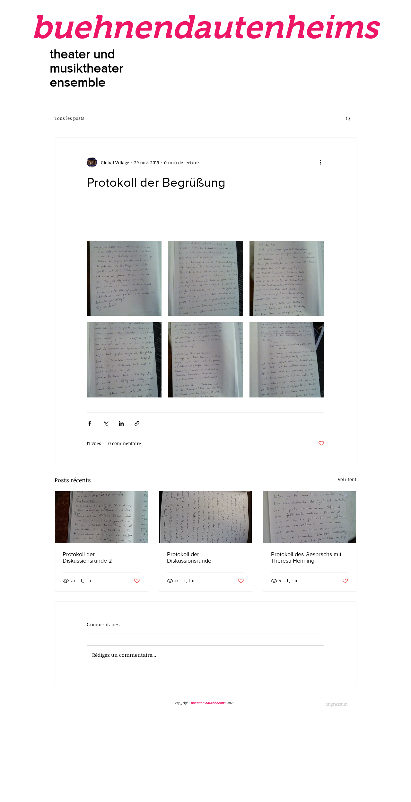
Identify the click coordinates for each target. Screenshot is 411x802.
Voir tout (347, 479)
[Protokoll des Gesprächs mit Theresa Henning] (309, 517)
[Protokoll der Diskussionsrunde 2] (101, 517)
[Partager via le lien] (137, 423)
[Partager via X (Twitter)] (105, 423)
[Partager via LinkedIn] (121, 423)
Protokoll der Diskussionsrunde (189, 557)
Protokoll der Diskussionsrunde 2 (87, 557)
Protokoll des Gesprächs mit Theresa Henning (306, 557)
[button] (348, 118)
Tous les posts (69, 118)
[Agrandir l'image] (124, 278)
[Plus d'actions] (320, 162)
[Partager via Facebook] (90, 423)
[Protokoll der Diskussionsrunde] (205, 517)
